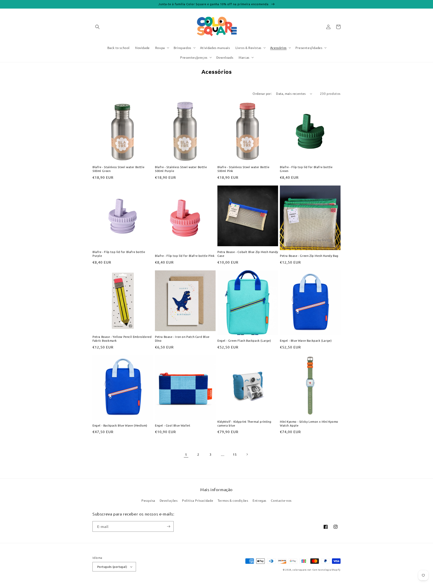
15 (235, 454)
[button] (97, 27)
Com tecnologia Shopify (326, 569)
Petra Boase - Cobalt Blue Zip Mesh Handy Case (247, 254)
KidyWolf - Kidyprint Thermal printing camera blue (244, 423)
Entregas (259, 500)
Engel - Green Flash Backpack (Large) (244, 340)
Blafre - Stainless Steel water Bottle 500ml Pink (243, 169)
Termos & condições (233, 500)
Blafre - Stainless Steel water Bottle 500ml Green (118, 169)
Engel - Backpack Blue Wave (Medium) (119, 425)
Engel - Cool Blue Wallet (172, 425)
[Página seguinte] (247, 454)
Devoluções (169, 500)
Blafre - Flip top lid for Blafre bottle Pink (184, 256)
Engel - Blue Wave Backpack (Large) (306, 340)
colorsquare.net (302, 569)
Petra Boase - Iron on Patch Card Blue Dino (182, 338)
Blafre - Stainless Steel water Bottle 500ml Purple (181, 169)
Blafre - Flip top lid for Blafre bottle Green (306, 169)
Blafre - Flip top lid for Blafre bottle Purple (118, 254)
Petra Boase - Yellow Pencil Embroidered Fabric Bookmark (122, 338)
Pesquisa (148, 500)
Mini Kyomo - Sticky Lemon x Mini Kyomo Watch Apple (309, 423)
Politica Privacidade (197, 500)
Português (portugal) (112, 567)
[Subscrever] (168, 526)
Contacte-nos (281, 500)
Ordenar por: (262, 93)
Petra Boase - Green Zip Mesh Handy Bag (309, 256)
